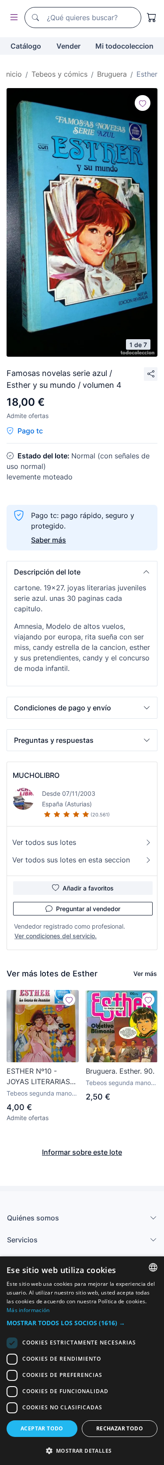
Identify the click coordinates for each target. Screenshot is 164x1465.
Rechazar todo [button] (119, 1428)
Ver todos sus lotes (44, 842)
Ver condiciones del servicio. (55, 936)
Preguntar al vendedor (88, 908)
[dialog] (82, 1360)
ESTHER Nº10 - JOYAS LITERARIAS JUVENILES (38, 1077)
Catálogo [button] (25, 46)
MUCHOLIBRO (36, 775)
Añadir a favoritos (88, 888)
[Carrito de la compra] (152, 17)
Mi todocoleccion (124, 46)
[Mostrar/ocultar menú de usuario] (12, 17)
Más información (28, 1310)
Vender (68, 46)
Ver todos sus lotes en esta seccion (71, 859)
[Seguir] (142, 103)
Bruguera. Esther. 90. (120, 1071)
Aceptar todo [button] (42, 1428)
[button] (82, 572)
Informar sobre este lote (82, 1152)
